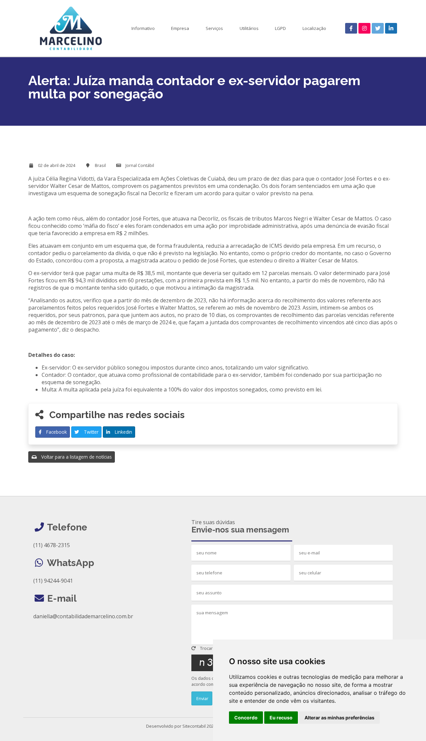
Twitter (91, 432)
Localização (314, 28)
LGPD (280, 28)
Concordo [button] (246, 717)
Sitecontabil (194, 726)
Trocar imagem (214, 648)
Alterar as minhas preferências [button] (339, 717)
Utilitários (249, 28)
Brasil (100, 165)
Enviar (201, 698)
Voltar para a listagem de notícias (76, 457)
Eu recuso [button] (281, 717)
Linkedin (122, 432)
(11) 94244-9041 (53, 580)
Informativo (143, 28)
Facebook (56, 432)
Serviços (214, 28)
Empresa (180, 28)
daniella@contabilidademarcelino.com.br (83, 616)
